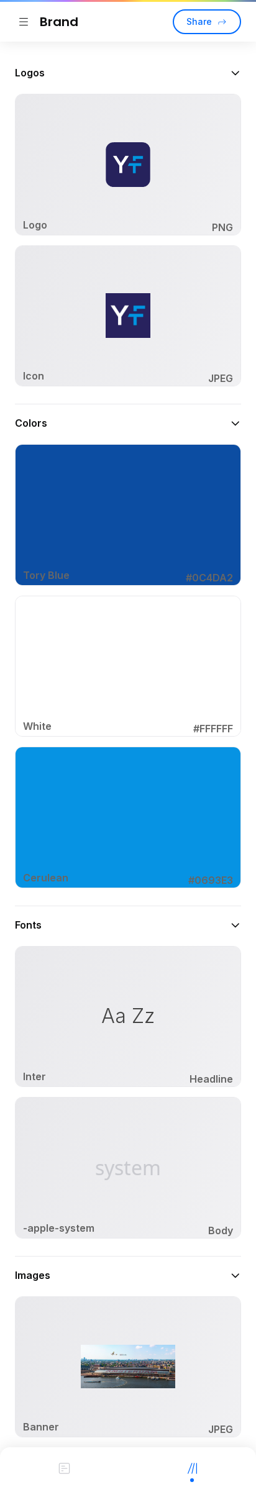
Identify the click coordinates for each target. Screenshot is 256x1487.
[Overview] (64, 1467)
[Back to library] (23, 21)
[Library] (192, 1467)
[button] (128, 72)
